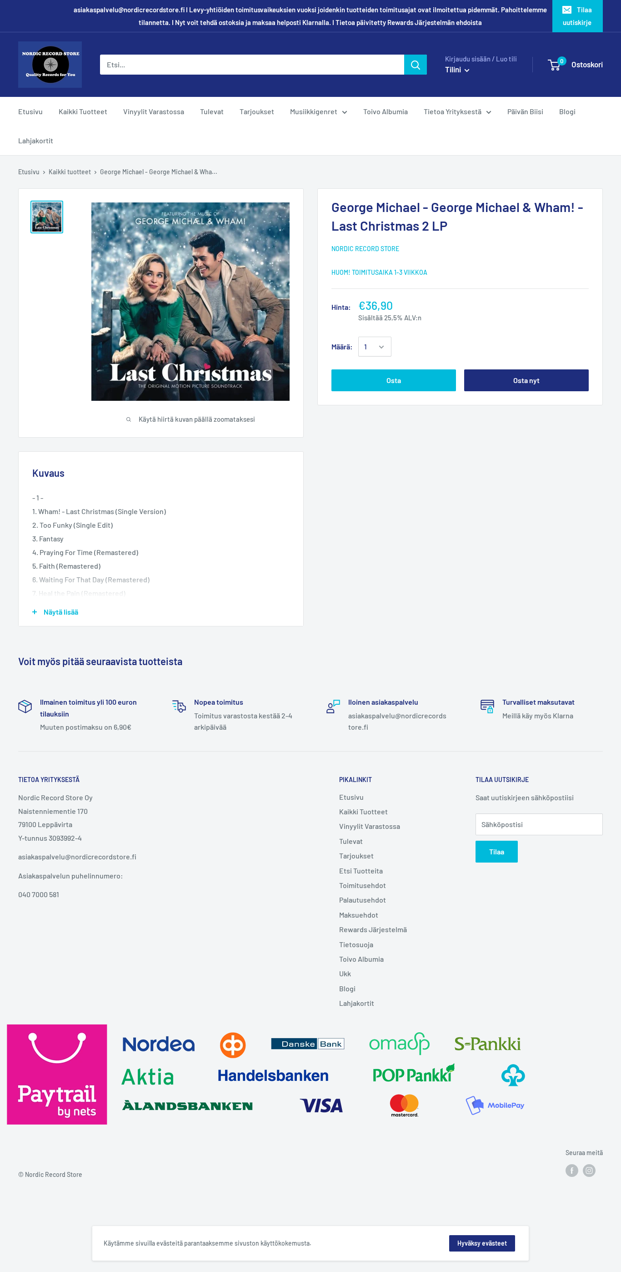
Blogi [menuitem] (567, 111)
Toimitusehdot (362, 885)
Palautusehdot (362, 899)
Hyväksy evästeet (482, 1243)
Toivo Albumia (361, 958)
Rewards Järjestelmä (373, 929)
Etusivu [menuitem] (30, 111)
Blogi (347, 988)
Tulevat (351, 841)
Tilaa (496, 851)
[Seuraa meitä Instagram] (589, 1170)
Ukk (345, 973)
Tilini (453, 69)
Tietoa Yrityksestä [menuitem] (452, 111)
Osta (393, 380)
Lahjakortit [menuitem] (35, 140)
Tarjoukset (356, 855)
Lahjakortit (356, 1003)
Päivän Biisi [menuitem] (525, 111)
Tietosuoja (356, 944)
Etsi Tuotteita (361, 870)
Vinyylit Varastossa (369, 826)
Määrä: (342, 347)
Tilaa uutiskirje (577, 15)
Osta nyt (526, 380)
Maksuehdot (358, 914)
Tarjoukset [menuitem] (257, 111)
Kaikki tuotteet (70, 172)
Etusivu (29, 172)
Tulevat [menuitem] (212, 111)
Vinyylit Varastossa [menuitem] (153, 111)
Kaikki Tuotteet (363, 811)
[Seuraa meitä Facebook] (572, 1170)
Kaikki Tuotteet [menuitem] (83, 111)
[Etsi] (415, 65)
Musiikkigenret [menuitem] (313, 111)
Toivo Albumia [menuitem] (385, 111)
